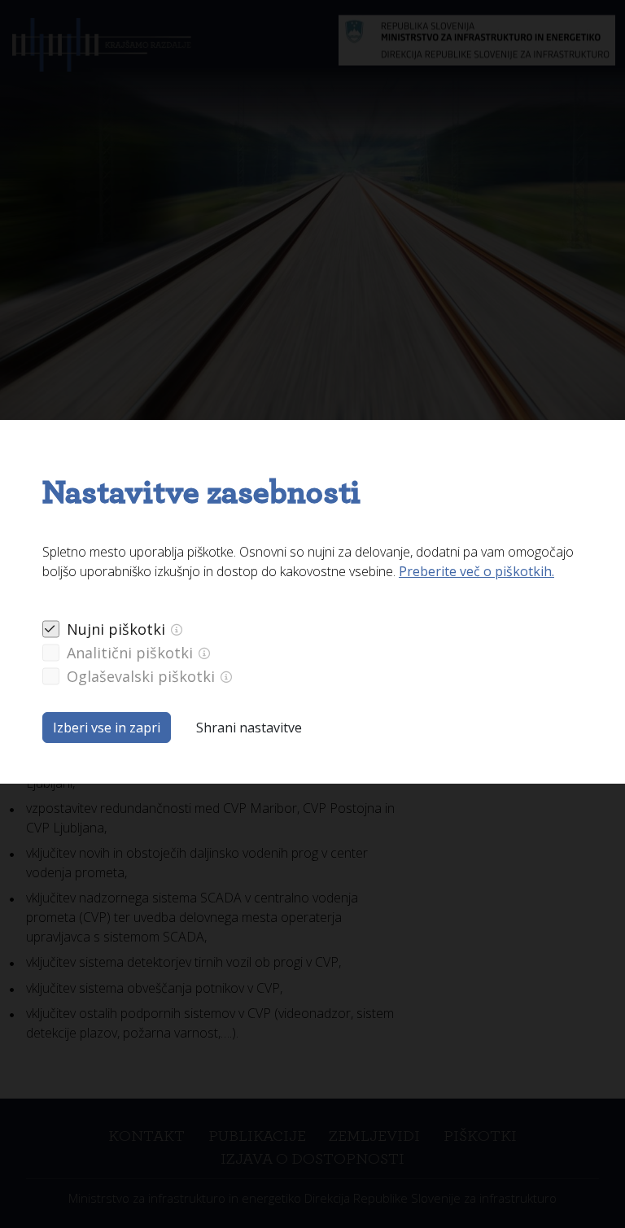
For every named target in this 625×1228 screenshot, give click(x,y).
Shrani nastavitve (249, 727)
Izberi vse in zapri (106, 727)
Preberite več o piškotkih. (476, 571)
